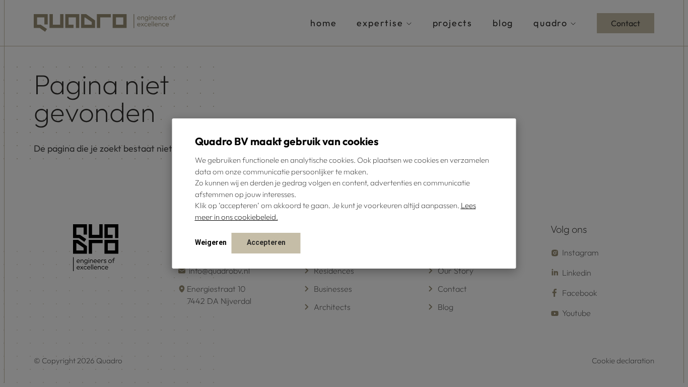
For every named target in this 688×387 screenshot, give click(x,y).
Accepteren (266, 242)
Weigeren (211, 242)
